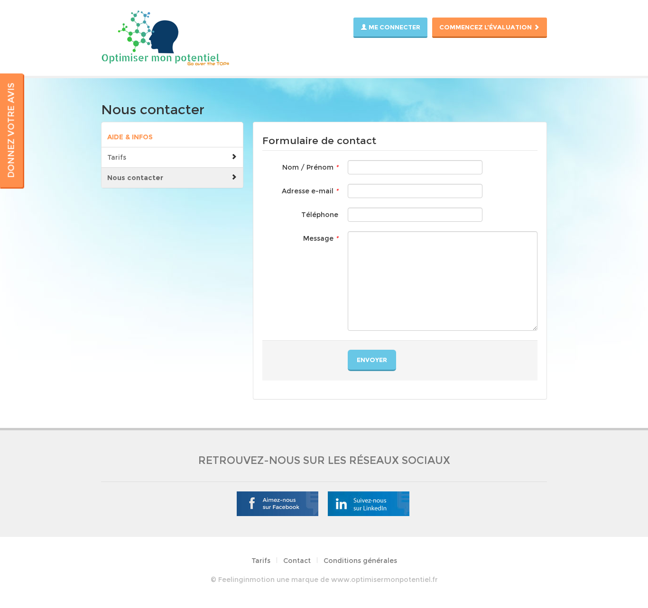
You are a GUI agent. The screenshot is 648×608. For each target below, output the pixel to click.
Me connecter (393, 27)
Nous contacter (135, 177)
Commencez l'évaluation (486, 27)
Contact (297, 560)
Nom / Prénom (310, 167)
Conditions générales (360, 560)
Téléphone (319, 214)
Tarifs (116, 157)
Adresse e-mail (310, 191)
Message (320, 238)
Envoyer (372, 359)
